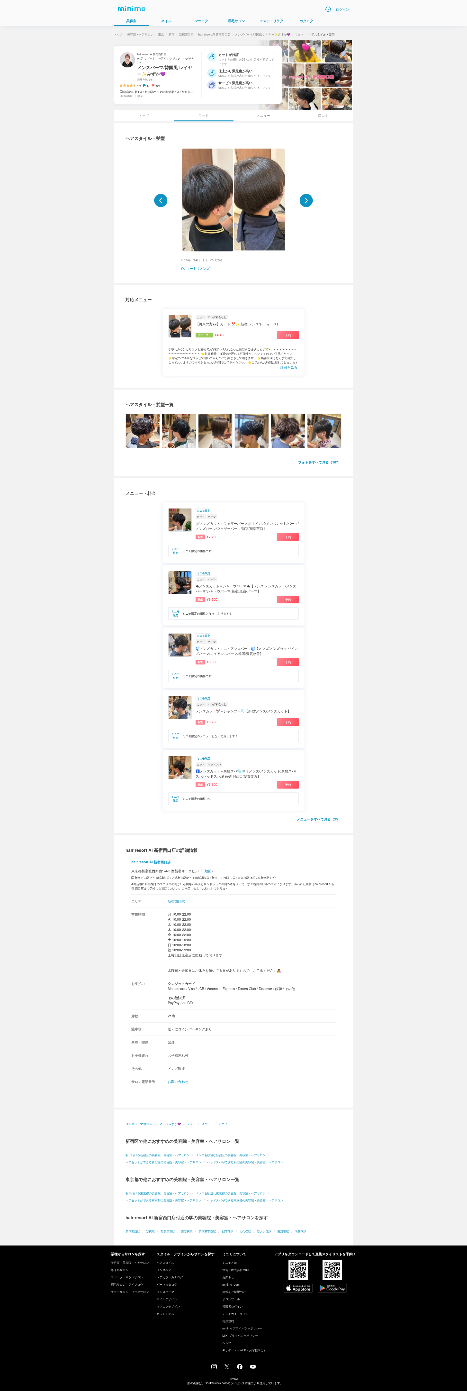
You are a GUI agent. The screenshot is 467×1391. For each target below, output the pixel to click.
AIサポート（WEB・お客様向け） (244, 1350)
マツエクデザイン (168, 1306)
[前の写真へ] (160, 200)
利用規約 (228, 1321)
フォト (299, 34)
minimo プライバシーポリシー (242, 1328)
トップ (118, 34)
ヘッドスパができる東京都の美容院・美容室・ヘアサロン (245, 1200)
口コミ (323, 115)
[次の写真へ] (306, 200)
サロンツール (231, 1299)
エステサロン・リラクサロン (130, 1292)
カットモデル (165, 1313)
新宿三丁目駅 (207, 1231)
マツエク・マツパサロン (127, 1277)
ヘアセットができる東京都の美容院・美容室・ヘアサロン (163, 1200)
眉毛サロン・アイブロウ (127, 1284)
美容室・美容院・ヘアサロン (130, 1262)
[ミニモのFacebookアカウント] (239, 1367)
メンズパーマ (165, 1292)
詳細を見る (288, 367)
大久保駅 (245, 1231)
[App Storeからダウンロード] (298, 1288)
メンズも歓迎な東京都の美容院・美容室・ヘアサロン (231, 1193)
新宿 (171, 34)
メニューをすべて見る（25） (319, 819)
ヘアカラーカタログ (170, 1277)
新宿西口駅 (186, 34)
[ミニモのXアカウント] (227, 1367)
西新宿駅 (187, 1231)
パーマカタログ (167, 1284)
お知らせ (228, 1277)
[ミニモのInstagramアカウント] (214, 1367)
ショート (190, 268)
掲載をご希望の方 (234, 1292)
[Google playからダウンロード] (332, 1288)
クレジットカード (181, 983)
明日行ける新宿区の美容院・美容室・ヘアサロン (158, 1155)
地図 (208, 870)
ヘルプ (226, 1343)
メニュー (263, 115)
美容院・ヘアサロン (140, 34)
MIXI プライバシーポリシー (240, 1335)
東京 (161, 34)
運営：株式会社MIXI (235, 1270)
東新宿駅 (283, 1231)
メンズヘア (164, 1270)
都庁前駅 (228, 1231)
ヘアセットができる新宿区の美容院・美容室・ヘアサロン (163, 1162)
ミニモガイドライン (235, 1313)
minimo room (231, 1284)
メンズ (204, 268)
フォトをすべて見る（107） (319, 462)
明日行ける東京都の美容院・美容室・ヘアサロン (158, 1193)
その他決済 (176, 997)
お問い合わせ (178, 1081)
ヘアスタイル (165, 1262)
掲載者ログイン (232, 1306)
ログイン (342, 9)
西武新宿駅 (168, 1231)
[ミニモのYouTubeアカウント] (253, 1367)
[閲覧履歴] (328, 9)
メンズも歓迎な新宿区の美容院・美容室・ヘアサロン (231, 1155)
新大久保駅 (264, 1231)
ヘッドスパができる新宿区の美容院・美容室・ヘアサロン (245, 1162)
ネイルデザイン (167, 1299)
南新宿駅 (300, 1231)
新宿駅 (150, 1231)
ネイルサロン (119, 1270)
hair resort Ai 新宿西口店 (214, 34)
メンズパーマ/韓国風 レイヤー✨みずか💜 (262, 34)
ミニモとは (229, 1262)
